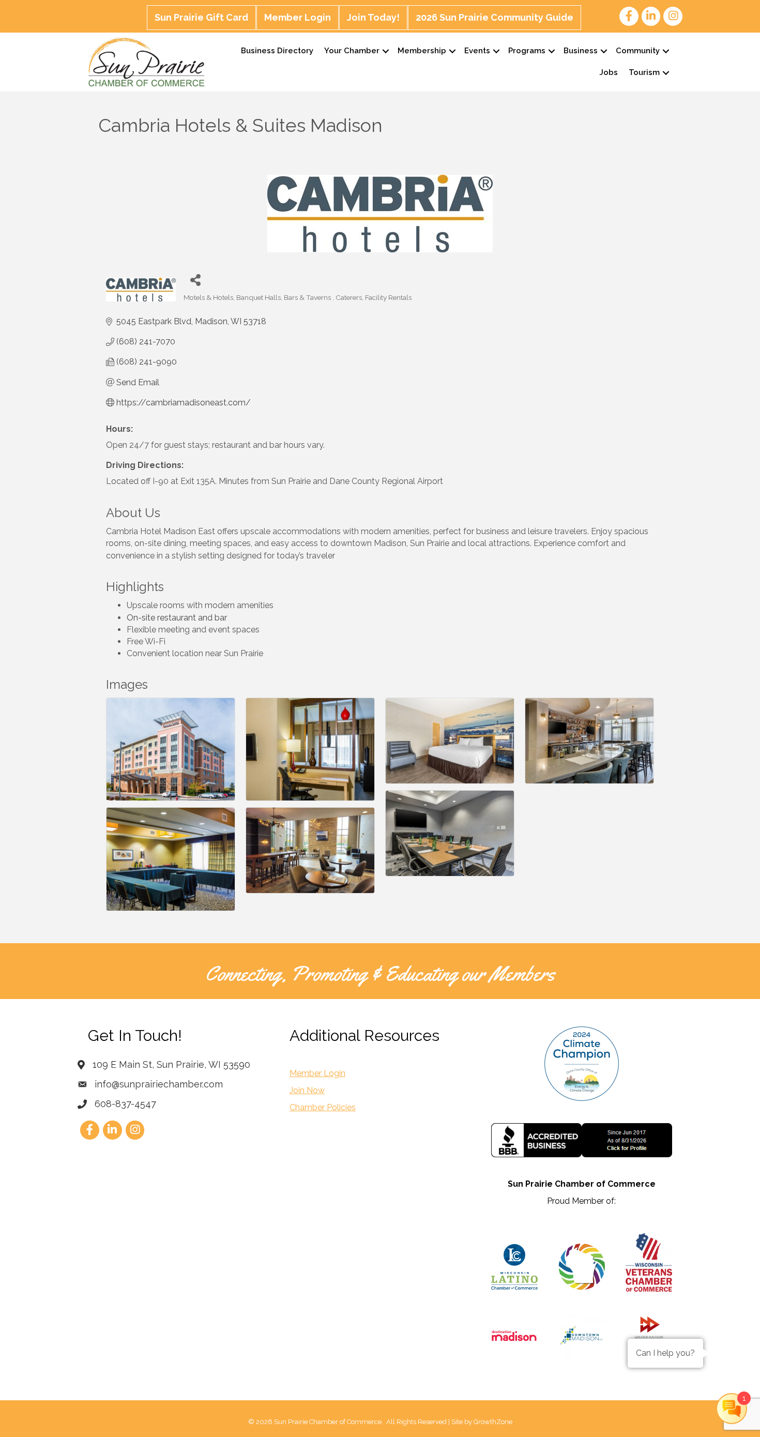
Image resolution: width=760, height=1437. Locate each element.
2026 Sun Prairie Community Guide (494, 17)
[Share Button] (195, 279)
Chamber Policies (323, 1107)
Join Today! (373, 17)
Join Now (307, 1090)
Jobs (608, 72)
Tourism (644, 72)
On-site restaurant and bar (177, 618)
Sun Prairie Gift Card (201, 17)
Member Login (297, 17)
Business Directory (277, 50)
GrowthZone (493, 1422)
